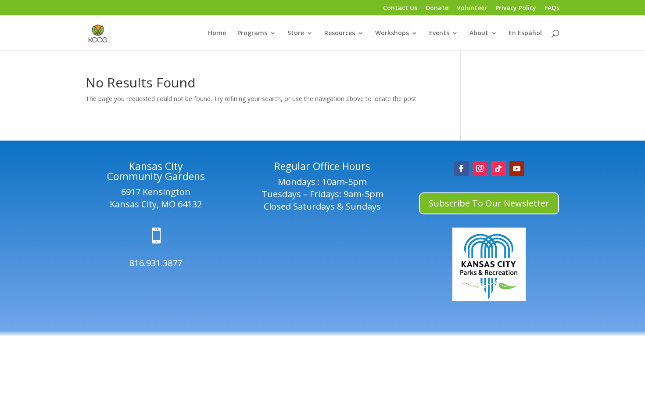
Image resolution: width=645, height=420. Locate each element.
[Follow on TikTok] (498, 168)
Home (217, 33)
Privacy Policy (515, 8)
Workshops (392, 33)
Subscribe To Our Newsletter (489, 203)
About (478, 33)
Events (439, 33)
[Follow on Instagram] (480, 168)
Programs (252, 33)
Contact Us (400, 8)
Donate (437, 8)
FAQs (552, 8)
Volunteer (472, 8)
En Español (525, 33)
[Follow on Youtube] (516, 168)
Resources (339, 33)
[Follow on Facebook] (461, 168)
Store (295, 33)
